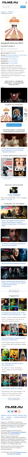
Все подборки (14, 399)
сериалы (20, 415)
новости (9, 415)
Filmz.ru (12, 426)
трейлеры (3, 415)
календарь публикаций (20, 417)
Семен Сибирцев (14, 195)
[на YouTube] (15, 411)
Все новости (14, 291)
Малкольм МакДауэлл (12, 55)
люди (2, 417)
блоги (25, 415)
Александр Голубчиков (19, 432)
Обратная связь (21, 452)
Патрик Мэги (23, 55)
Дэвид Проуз (15, 56)
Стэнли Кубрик (13, 59)
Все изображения (14, 125)
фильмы (14, 415)
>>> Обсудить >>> (10, 199)
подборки (9, 417)
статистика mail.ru (6, 419)
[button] (25, 114)
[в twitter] (12, 411)
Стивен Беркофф (6, 56)
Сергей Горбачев (14, 433)
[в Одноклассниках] (19, 411)
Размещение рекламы (14, 454)
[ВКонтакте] (8, 411)
